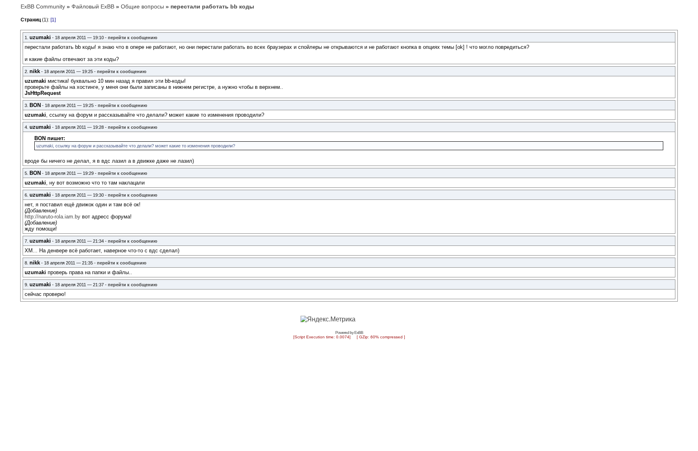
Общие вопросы (142, 6)
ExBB (358, 332)
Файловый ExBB (92, 6)
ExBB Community (43, 6)
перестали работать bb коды (212, 6)
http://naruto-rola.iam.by (52, 217)
